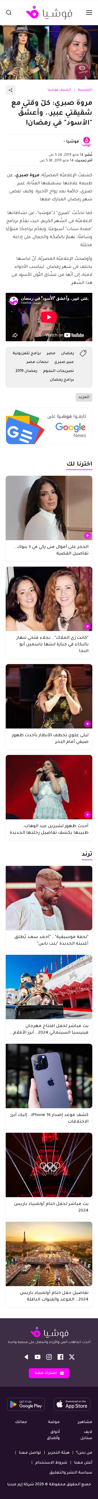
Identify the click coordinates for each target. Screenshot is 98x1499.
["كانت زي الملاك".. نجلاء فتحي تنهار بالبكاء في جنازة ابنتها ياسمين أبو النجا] (49, 599)
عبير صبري (64, 362)
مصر (51, 353)
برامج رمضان (62, 380)
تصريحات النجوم (58, 371)
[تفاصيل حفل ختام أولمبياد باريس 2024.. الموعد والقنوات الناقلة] (49, 1254)
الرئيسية (85, 90)
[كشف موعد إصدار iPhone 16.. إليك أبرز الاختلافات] (49, 1076)
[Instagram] (49, 1357)
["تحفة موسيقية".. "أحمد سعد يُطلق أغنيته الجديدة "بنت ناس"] (49, 898)
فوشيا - (71, 142)
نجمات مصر (37, 362)
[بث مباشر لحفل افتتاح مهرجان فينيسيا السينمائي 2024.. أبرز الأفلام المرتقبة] (49, 987)
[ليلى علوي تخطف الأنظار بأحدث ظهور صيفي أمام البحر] (49, 696)
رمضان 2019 (26, 371)
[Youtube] (37, 1357)
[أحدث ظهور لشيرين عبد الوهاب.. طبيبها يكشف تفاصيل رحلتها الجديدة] (49, 787)
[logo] (49, 12)
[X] (72, 1357)
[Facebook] (60, 1357)
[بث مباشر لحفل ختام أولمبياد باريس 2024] (49, 1165)
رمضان (67, 353)
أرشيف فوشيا (59, 90)
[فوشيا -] (86, 141)
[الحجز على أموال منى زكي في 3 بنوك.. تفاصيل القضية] (49, 508)
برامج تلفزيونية (27, 353)
